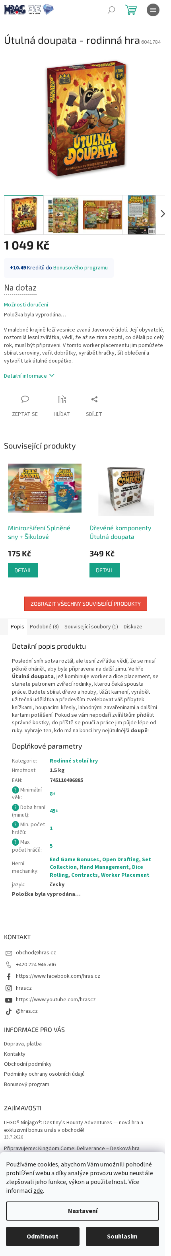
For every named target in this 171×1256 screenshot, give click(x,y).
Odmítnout (42, 1236)
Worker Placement (125, 875)
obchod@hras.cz (36, 953)
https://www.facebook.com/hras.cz (58, 976)
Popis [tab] (17, 627)
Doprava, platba (23, 1044)
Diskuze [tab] (133, 627)
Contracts (84, 875)
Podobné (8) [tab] (44, 627)
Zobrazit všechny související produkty (86, 603)
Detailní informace (25, 376)
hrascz (24, 988)
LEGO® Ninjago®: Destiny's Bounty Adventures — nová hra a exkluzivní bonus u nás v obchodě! (73, 1126)
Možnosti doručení (26, 305)
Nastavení (82, 1211)
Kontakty (14, 1054)
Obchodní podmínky (28, 1064)
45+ (54, 811)
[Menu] (153, 10)
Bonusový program (26, 1084)
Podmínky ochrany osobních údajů (44, 1074)
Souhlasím (122, 1236)
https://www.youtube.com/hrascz (56, 1000)
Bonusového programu (80, 268)
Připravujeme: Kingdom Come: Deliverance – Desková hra (72, 1149)
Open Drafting (120, 860)
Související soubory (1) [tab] (91, 627)
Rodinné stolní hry (74, 761)
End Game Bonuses (74, 860)
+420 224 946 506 (36, 965)
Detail (23, 570)
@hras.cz (27, 1011)
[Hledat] (111, 10)
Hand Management (104, 867)
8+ (53, 794)
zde (38, 1190)
